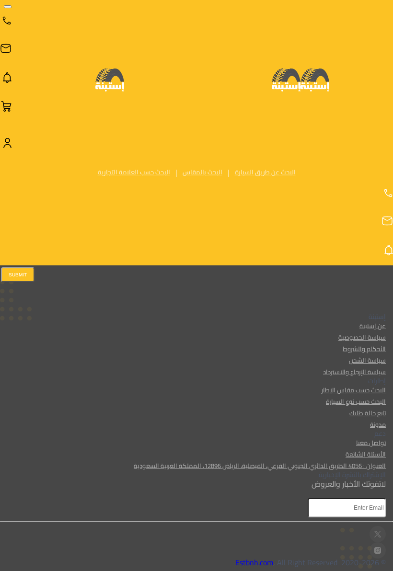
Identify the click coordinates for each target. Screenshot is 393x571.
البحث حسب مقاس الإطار (354, 390)
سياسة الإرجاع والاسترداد (354, 371)
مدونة (378, 424)
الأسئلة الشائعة (366, 454)
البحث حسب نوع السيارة (356, 401)
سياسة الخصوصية (362, 337)
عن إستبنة (372, 325)
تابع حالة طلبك (367, 413)
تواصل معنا (371, 442)
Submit (18, 274)
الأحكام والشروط (364, 348)
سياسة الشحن (367, 360)
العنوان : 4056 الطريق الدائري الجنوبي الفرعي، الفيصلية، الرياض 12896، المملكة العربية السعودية (260, 465)
